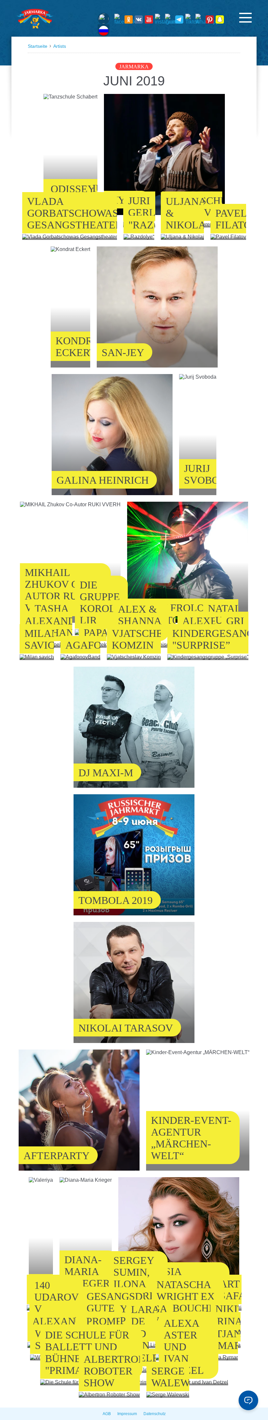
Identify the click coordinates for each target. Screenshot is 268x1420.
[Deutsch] (103, 19)
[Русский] (103, 31)
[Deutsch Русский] (103, 25)
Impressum (127, 1413)
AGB (107, 1413)
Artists (59, 46)
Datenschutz (154, 1413)
